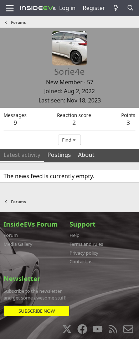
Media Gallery (18, 244)
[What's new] (116, 8)
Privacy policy (84, 253)
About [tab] (86, 155)
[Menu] (9, 8)
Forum (11, 235)
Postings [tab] (59, 155)
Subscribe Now (37, 311)
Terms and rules (86, 244)
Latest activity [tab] (22, 155)
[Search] (130, 8)
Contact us (81, 261)
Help (74, 235)
